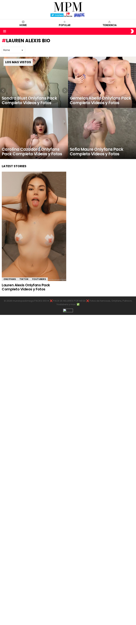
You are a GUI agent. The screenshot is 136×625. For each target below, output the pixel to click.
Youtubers (39, 279)
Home (23, 25)
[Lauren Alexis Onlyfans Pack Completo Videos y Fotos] (34, 226)
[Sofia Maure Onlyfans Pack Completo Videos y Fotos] (102, 133)
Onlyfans (10, 279)
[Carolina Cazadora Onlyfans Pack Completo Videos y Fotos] (34, 133)
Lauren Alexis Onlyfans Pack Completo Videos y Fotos (26, 287)
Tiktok (24, 279)
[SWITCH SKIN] (132, 31)
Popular (64, 25)
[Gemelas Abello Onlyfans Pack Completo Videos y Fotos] (102, 82)
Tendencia (110, 25)
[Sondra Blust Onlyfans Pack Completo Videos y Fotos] (34, 82)
